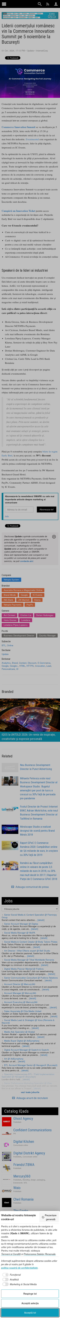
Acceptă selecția (30, 1303)
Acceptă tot (30, 1312)
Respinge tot (30, 1293)
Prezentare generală (50, 1217)
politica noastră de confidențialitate (19, 1267)
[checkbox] (11, 1275)
